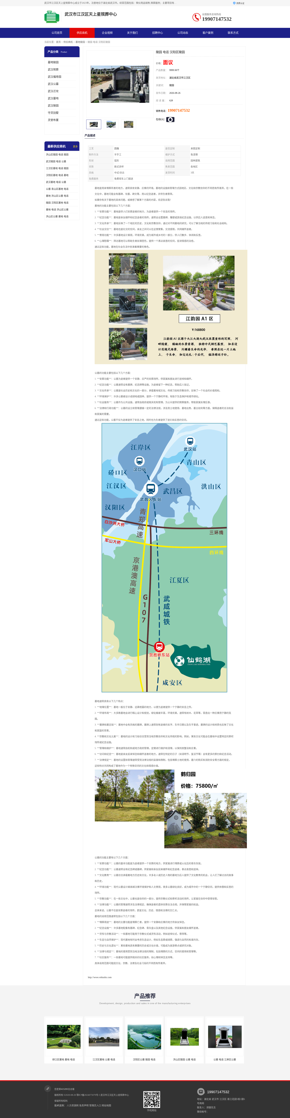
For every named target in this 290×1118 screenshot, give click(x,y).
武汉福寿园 (54, 76)
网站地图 (106, 1105)
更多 (75, 146)
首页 (58, 42)
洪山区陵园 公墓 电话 (144, 1059)
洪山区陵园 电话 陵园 (57, 154)
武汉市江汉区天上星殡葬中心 (115, 1095)
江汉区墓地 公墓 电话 (63, 1059)
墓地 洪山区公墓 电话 (57, 196)
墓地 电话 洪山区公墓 (57, 209)
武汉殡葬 (53, 69)
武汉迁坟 (53, 91)
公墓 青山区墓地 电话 (57, 189)
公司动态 (182, 32)
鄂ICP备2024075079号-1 (88, 1095)
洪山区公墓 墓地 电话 (57, 216)
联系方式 (233, 32)
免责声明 (84, 1105)
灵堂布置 (53, 120)
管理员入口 (95, 1105)
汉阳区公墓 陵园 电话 (104, 1059)
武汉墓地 (53, 98)
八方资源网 (73, 1105)
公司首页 (57, 32)
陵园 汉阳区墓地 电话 (57, 202)
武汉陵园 (53, 105)
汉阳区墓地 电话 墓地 (57, 175)
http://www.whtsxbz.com (100, 977)
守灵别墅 (53, 112)
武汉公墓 (53, 84)
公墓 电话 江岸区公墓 (184, 1059)
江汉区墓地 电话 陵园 (57, 168)
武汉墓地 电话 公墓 (56, 182)
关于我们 (132, 32)
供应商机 (82, 32)
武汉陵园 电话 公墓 (56, 161)
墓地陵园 (80, 42)
